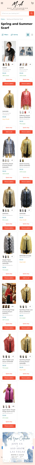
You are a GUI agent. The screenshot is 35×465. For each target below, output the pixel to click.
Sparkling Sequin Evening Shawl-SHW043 (7, 165)
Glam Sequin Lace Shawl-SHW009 (8, 361)
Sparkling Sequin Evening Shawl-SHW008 (25, 361)
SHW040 (22, 214)
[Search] (31, 13)
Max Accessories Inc (25, 119)
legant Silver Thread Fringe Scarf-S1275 (8, 411)
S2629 (4, 68)
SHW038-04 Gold (25, 256)
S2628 (22, 68)
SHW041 (5, 214)
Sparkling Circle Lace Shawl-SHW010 (26, 311)
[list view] (32, 35)
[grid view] (28, 35)
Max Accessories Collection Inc (6, 70)
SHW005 (5, 111)
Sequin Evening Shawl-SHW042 (25, 164)
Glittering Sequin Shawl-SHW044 (25, 116)
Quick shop (9, 79)
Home (3, 19)
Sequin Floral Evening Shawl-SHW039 (7, 261)
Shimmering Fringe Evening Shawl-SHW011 (8, 311)
